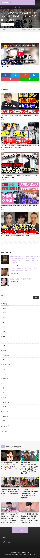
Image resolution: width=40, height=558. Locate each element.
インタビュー (6, 364)
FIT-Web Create (17, 554)
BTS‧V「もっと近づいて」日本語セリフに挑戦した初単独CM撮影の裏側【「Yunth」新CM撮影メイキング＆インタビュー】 (10, 518)
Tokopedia (6, 355)
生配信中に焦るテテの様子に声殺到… (21, 279)
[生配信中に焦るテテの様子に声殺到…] (5, 282)
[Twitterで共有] (15, 75)
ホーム (2, 7)
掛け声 (4, 397)
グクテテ (5, 369)
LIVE (4, 327)
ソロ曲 (4, 374)
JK (3, 322)
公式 (4, 388)
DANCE (5, 308)
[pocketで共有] (10, 79)
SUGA (4, 237)
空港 (4, 421)
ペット (4, 383)
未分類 (4, 406)
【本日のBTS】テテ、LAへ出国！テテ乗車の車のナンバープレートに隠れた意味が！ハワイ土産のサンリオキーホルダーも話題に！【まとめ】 (29, 468)
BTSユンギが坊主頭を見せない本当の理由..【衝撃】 (15, 235)
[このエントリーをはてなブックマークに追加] (34, 75)
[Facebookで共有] (6, 75)
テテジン (5, 378)
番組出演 (5, 411)
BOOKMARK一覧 (11, 7)
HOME (4, 537)
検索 (2, 295)
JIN (3, 119)
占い (4, 209)
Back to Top (20, 530)
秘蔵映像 (5, 416)
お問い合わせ (6, 542)
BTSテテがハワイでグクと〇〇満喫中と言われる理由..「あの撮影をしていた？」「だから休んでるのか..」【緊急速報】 (29, 493)
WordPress (33, 554)
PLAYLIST (5, 341)
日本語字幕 (6, 402)
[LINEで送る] (29, 79)
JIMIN (4, 313)
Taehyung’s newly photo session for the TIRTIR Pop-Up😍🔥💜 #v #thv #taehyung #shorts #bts (9, 466)
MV (4, 331)
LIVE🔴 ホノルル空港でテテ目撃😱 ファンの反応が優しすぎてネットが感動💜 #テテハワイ (10, 492)
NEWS (4, 179)
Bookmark (7, 66)
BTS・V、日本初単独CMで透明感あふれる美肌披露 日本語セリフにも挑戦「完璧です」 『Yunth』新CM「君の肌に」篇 (29, 518)
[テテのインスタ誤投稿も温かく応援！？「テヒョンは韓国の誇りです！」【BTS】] (5, 272)
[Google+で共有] (25, 75)
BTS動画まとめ (25, 552)
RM (4, 346)
